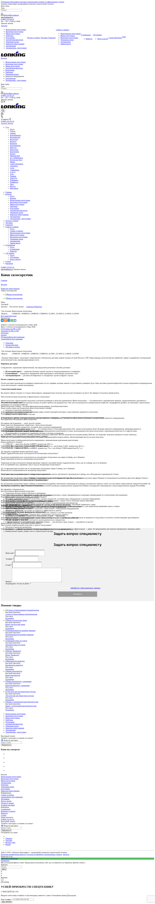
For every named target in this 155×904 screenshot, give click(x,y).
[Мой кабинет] (2, 114)
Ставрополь (14, 170)
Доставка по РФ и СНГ (10, 331)
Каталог (4, 58)
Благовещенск (15, 135)
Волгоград (14, 139)
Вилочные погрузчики (14, 64)
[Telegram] (15, 320)
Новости (4, 813)
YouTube (8, 840)
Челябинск (14, 182)
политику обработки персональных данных (103, 863)
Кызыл (12, 154)
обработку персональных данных (85, 588)
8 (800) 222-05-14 (7, 19)
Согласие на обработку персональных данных (44, 854)
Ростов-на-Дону (16, 160)
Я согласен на (78, 588)
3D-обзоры (5, 799)
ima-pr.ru (66, 854)
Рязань (12, 162)
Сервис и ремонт (16, 231)
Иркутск (13, 148)
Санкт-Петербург (16, 164)
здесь (36, 452)
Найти (4, 869)
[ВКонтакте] (2, 320)
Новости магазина (10, 740)
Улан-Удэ (13, 178)
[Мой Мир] (8, 320)
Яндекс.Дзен (10, 842)
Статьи (3, 815)
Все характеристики (9, 316)
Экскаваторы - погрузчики (15, 80)
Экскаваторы (10, 78)
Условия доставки (8, 805)
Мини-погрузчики (12, 66)
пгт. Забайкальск (16, 158)
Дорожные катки (12, 74)
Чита (12, 184)
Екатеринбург (15, 146)
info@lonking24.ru (7, 17)
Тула (12, 174)
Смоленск (14, 166)
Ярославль (14, 188)
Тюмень (13, 176)
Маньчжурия (15, 156)
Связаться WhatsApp (34, 307)
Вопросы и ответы (8, 811)
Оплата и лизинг (7, 803)
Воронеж (13, 143)
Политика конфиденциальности (13, 854)
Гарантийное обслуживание (12, 339)
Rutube (8, 844)
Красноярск (14, 152)
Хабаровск (14, 180)
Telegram (8, 838)
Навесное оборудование (10, 791)
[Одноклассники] (5, 320)
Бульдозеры (9, 70)
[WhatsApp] (11, 320)
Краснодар (14, 150)
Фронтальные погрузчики (15, 62)
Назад (12, 129)
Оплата (4, 335)
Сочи (12, 168)
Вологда (13, 141)
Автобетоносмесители (14, 68)
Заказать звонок (7, 123)
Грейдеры (9, 72)
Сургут (13, 172)
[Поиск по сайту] (2, 91)
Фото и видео (6, 801)
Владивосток (15, 137)
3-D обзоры (14, 257)
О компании (15, 249)
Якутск (13, 186)
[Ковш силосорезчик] (14, 294)
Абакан (13, 133)
